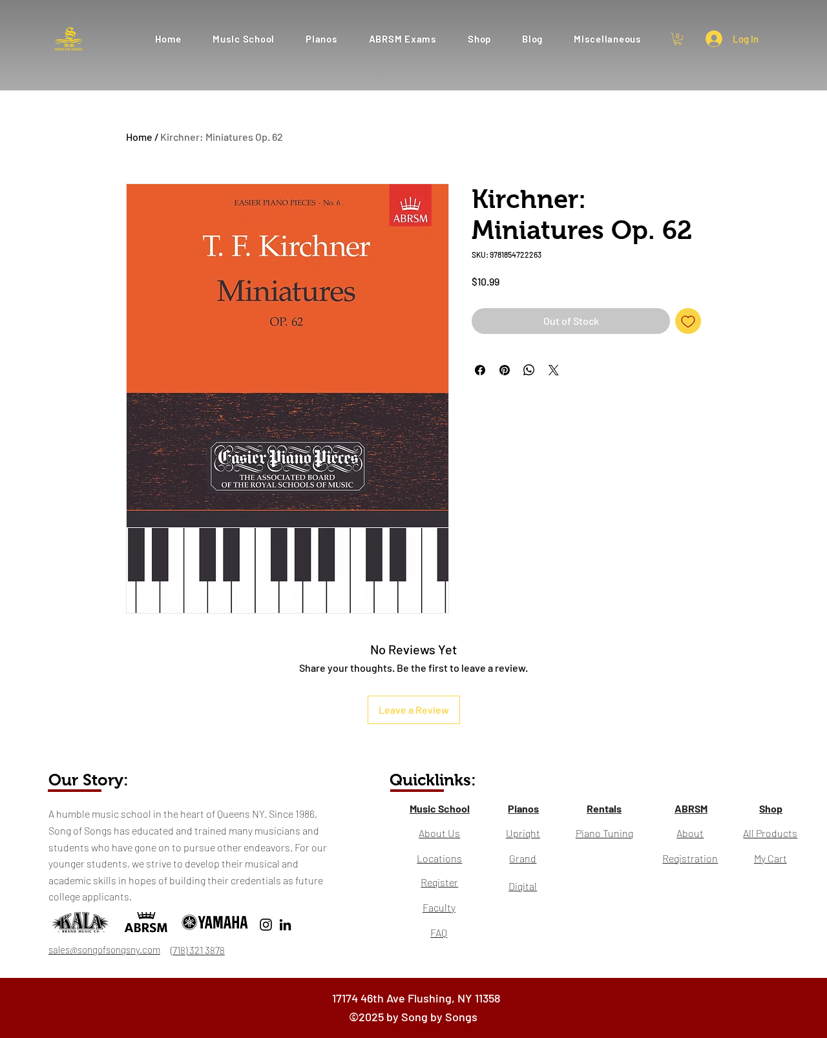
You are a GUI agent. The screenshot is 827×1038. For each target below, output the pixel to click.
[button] (403, 38)
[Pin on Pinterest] (504, 370)
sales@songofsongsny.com (104, 949)
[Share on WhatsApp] (529, 370)
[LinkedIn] (285, 925)
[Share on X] (553, 370)
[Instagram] (266, 925)
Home (139, 136)
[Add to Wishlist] (688, 321)
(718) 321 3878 (198, 950)
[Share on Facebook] (480, 370)
